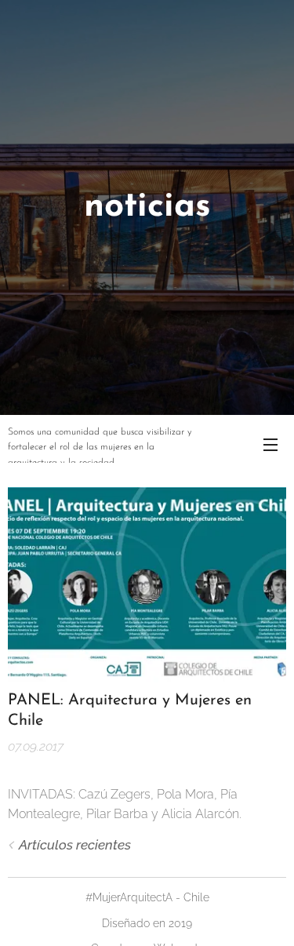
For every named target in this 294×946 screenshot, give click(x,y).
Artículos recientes (75, 845)
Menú (270, 444)
